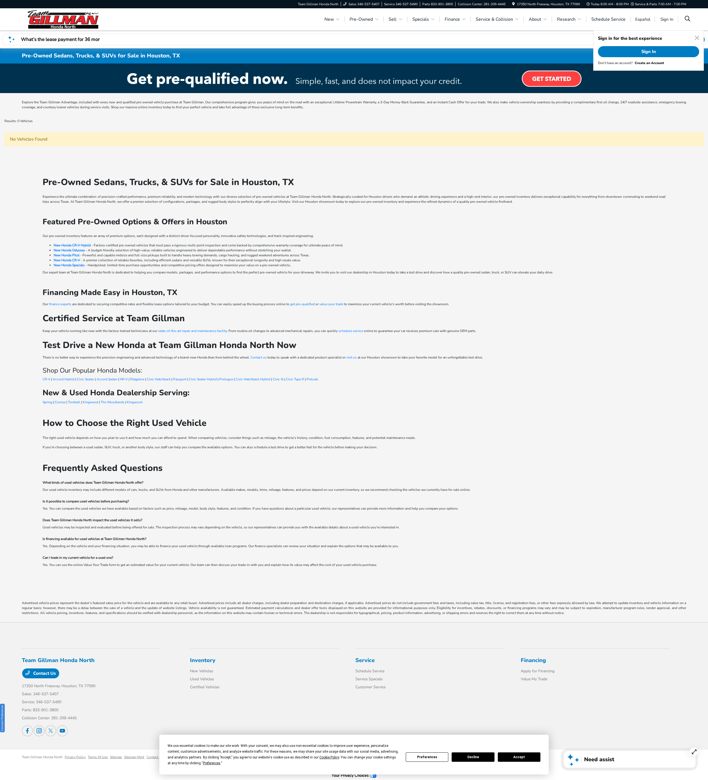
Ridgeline (137, 379)
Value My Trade (534, 679)
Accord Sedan (107, 379)
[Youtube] (62, 730)
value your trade (331, 304)
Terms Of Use (98, 757)
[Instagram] (39, 730)
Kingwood (90, 402)
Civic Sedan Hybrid (203, 379)
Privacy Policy (75, 757)
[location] (513, 4)
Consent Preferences (2, 718)
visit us (351, 357)
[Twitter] (50, 730)
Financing (533, 660)
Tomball (74, 402)
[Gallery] (354, 78)
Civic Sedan (85, 379)
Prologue (226, 379)
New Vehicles (201, 671)
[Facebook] (27, 730)
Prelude (312, 379)
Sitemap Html (134, 757)
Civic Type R (295, 379)
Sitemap (116, 757)
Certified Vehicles (205, 687)
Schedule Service (369, 671)
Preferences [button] (211, 763)
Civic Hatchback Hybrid (253, 379)
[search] (687, 19)
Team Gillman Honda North (42, 757)
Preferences (427, 757)
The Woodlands (112, 402)
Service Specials (369, 679)
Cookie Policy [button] (329, 757)
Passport (179, 379)
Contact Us (44, 673)
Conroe (60, 402)
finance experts (60, 304)
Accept (519, 757)
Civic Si (278, 379)
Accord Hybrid (63, 379)
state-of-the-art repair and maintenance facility (192, 331)
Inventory (202, 660)
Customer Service (370, 687)
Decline (473, 757)
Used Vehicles (202, 679)
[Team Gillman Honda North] (69, 19)
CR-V (46, 379)
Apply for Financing (538, 671)
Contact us (259, 357)
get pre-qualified (302, 304)
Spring (47, 402)
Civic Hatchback (159, 379)
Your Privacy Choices (351, 775)
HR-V (124, 379)
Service (365, 660)
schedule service (351, 331)
